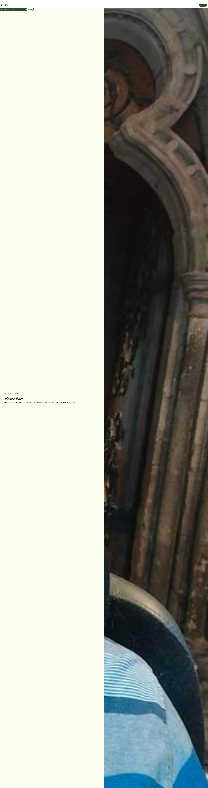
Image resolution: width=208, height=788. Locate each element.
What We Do (169, 5)
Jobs (205, 1)
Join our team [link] (16, 393)
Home (5, 393)
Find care (30, 9)
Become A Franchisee (200, 1)
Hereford (10, 393)
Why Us (176, 5)
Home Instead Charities (192, 1)
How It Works (184, 5)
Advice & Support (192, 5)
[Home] (4, 5)
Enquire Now (202, 5)
